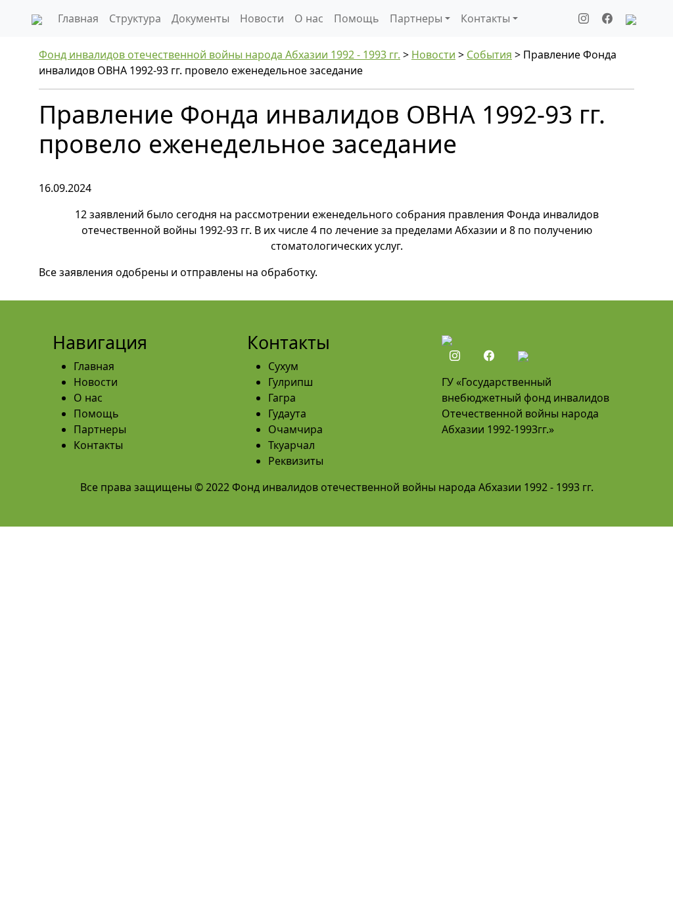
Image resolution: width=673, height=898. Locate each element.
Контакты (98, 445)
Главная (78, 18)
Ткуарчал (291, 445)
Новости (262, 18)
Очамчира (295, 429)
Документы (200, 18)
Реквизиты (295, 461)
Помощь (356, 18)
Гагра (282, 397)
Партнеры (100, 429)
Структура (135, 18)
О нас (308, 18)
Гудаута (287, 413)
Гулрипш (290, 382)
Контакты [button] (485, 18)
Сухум (283, 366)
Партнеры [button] (416, 18)
